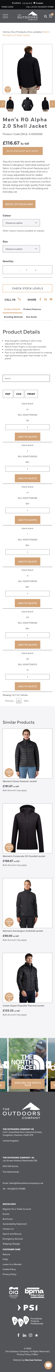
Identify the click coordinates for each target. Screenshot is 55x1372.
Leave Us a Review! (12, 1264)
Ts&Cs (35, 1354)
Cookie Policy (9, 1269)
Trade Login (7, 6)
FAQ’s (5, 1259)
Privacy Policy (9, 1274)
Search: (27, 378)
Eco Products (18, 31)
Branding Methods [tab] (13, 316)
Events (6, 1213)
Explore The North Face (28, 1084)
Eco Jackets (34, 31)
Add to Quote (27, 436)
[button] (2, 104)
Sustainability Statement (15, 1223)
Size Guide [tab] (31, 316)
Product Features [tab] (32, 309)
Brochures (8, 1218)
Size (5, 241)
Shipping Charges (11, 1243)
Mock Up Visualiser (19, 204)
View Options (27, 757)
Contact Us (8, 1228)
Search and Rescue (12, 1233)
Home (6, 31)
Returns (6, 1254)
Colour (7, 215)
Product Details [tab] (12, 309)
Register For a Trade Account (17, 1208)
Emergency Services (13, 1238)
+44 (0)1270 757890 (45, 6)
